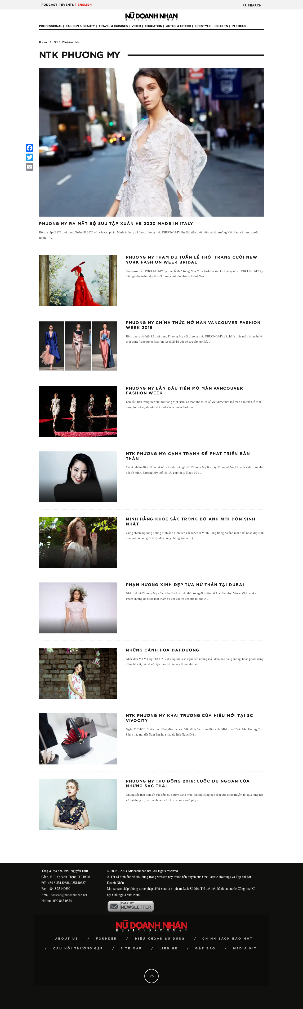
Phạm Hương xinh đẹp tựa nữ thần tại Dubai (185, 585)
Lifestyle (203, 26)
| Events (66, 4)
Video (136, 26)
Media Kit (245, 948)
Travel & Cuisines (113, 26)
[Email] (29, 167)
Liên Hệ (169, 948)
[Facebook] (29, 148)
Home (43, 42)
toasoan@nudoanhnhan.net (69, 895)
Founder (106, 938)
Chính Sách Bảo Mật (227, 938)
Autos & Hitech (178, 26)
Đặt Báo (205, 948)
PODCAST (49, 4)
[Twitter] (29, 157)
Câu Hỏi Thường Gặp (78, 948)
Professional (50, 26)
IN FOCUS (239, 26)
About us (66, 938)
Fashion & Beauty (80, 26)
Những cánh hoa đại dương (163, 650)
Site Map (131, 948)
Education (153, 26)
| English (83, 4)
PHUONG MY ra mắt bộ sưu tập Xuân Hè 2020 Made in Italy (116, 224)
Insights (221, 26)
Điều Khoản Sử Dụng (160, 938)
